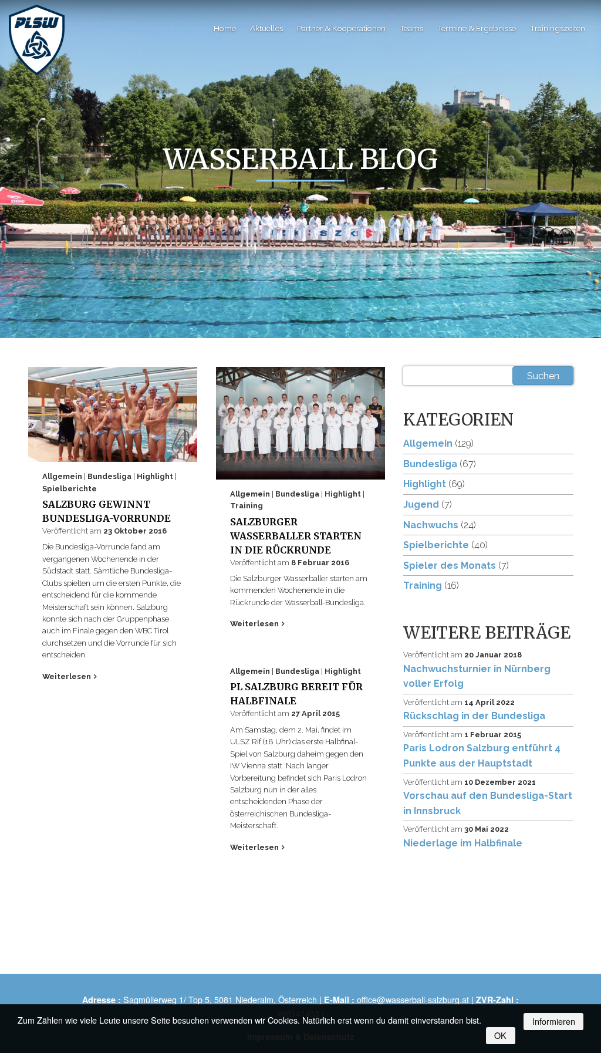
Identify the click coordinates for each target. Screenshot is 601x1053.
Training (246, 505)
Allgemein (63, 476)
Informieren (553, 1021)
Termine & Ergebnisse (476, 28)
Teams (411, 28)
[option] (300, 200)
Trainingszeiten (557, 28)
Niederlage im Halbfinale (462, 843)
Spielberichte (69, 488)
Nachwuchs (430, 525)
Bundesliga (110, 476)
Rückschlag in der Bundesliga (474, 715)
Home (225, 28)
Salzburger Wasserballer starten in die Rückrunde (296, 536)
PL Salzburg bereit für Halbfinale (296, 694)
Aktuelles (266, 28)
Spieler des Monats (449, 565)
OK (500, 1035)
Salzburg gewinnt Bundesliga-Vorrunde (106, 511)
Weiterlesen (67, 676)
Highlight (156, 476)
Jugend (421, 504)
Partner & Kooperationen (341, 28)
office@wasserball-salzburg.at (413, 999)
